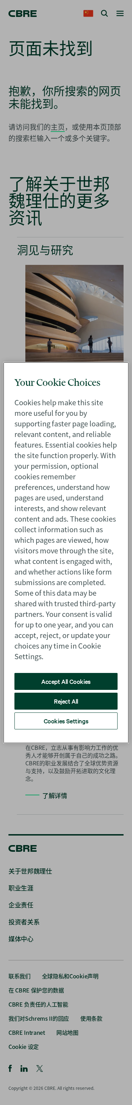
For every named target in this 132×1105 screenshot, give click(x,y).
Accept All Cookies (66, 681)
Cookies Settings (66, 721)
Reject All (66, 701)
